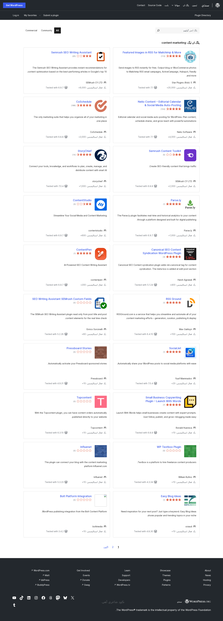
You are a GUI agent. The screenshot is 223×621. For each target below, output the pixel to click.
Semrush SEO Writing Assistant (71, 52)
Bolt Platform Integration (76, 496)
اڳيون (105, 547)
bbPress (44, 580)
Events (86, 575)
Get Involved (83, 570)
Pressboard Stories (79, 348)
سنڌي (179, 602)
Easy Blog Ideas (171, 496)
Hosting (207, 580)
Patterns (166, 585)
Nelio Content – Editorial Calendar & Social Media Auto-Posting (159, 103)
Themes (166, 575)
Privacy (207, 585)
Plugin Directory (203, 15)
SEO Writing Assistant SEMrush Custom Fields (62, 298)
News (208, 575)
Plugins (167, 580)
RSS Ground (173, 298)
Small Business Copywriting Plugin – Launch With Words (163, 399)
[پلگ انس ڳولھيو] (158, 30)
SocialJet (175, 348)
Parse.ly (176, 200)
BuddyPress (42, 585)
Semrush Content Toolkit (165, 151)
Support (126, 575)
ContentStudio (82, 200)
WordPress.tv (122, 585)
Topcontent (84, 397)
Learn (127, 570)
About (208, 570)
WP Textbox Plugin (169, 446)
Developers (124, 580)
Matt (45, 575)
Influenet (86, 446)
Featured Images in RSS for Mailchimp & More (152, 52)
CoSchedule (84, 101)
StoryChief (85, 151)
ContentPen (84, 249)
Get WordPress (14, 5)
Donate (85, 580)
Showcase (165, 570)
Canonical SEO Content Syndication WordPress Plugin (162, 251)
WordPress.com (40, 570)
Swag (86, 585)
